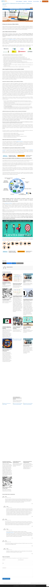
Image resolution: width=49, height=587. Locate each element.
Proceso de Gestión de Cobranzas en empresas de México (27, 281)
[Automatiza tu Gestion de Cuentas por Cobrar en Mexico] (7, 431)
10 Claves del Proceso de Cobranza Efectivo (17, 462)
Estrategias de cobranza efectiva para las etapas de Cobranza (6, 283)
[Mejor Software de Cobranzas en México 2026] (7, 481)
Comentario (4, 567)
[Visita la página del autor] (4, 267)
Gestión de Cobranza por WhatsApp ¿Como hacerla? (38, 583)
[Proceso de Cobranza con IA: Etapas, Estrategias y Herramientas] (7, 343)
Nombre (3, 559)
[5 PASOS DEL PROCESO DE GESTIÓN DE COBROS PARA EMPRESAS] (7, 320)
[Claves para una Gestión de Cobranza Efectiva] (28, 431)
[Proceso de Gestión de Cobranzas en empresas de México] (28, 276)
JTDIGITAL (34, 585)
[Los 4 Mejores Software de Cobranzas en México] (7, 293)
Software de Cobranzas (8, 203)
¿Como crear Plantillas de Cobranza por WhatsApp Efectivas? (27, 327)
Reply (32, 503)
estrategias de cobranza (12, 39)
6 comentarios (5, 6)
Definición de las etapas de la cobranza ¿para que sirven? (17, 284)
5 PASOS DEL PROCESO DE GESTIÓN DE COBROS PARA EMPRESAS (6, 327)
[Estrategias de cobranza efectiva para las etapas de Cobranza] (7, 277)
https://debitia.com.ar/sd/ (9, 532)
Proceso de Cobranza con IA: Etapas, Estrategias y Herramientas (6, 350)
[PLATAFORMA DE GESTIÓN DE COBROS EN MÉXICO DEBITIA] (18, 291)
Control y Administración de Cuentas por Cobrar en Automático (17, 327)
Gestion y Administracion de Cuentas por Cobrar (27, 345)
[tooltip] (19, 83)
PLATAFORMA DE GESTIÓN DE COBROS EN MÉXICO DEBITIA (17, 296)
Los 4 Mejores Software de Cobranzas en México (6, 299)
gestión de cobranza (20, 141)
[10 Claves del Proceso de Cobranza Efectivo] (18, 431)
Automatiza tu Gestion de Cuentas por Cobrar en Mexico (7, 462)
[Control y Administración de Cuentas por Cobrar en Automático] (18, 320)
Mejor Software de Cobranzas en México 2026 (7, 488)
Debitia (17, 585)
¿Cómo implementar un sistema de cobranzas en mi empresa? (17, 398)
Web (3, 563)
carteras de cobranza (15, 239)
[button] (19, 83)
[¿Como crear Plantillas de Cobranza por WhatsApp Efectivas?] (28, 320)
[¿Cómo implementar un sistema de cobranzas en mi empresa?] (18, 367)
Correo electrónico (21, 559)
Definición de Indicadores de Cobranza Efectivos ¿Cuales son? (11, 583)
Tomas (7, 506)
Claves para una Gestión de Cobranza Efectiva (27, 462)
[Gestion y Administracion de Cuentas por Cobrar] (28, 341)
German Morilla (10, 267)
